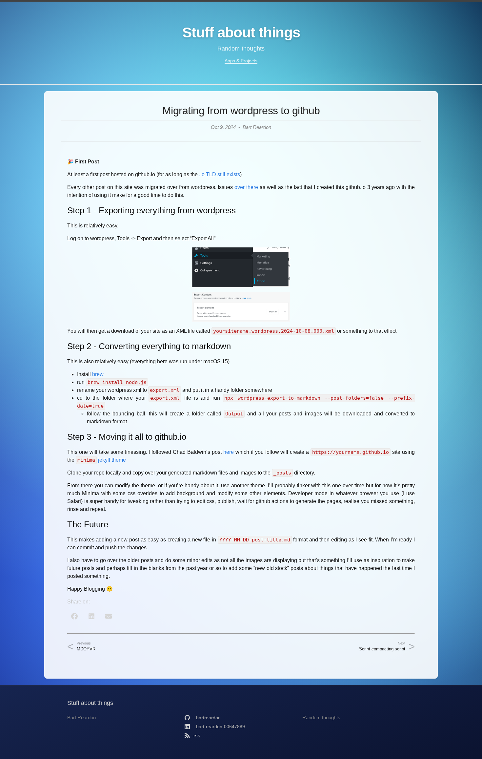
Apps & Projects (241, 60)
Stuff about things (241, 32)
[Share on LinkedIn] (91, 616)
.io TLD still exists (219, 174)
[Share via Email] (108, 616)
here (228, 452)
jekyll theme (112, 460)
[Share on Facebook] (74, 616)
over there (246, 187)
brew (98, 374)
